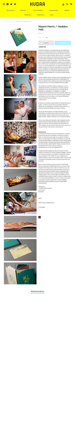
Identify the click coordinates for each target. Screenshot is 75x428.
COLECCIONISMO (38, 10)
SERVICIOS (28, 15)
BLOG (51, 15)
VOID (11, 21)
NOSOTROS (40, 15)
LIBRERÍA (66, 10)
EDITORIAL (23, 10)
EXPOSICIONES (53, 10)
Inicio (5, 21)
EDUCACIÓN (10, 10)
